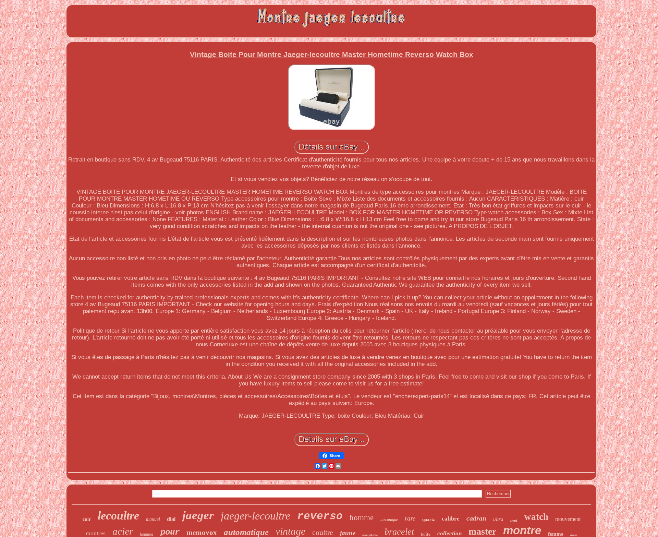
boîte (425, 534)
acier (122, 531)
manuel (153, 519)
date (573, 535)
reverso (320, 516)
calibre (451, 518)
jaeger (198, 515)
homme (362, 517)
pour (170, 532)
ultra (498, 519)
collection (449, 533)
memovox (201, 532)
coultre (322, 532)
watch (536, 517)
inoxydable (370, 535)
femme (555, 534)
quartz (428, 519)
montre (522, 530)
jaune (347, 533)
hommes (147, 534)
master (482, 531)
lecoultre (118, 515)
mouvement (568, 519)
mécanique (389, 519)
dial (171, 519)
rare (410, 518)
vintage (290, 531)
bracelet (399, 532)
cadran (476, 518)
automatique (246, 532)
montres (96, 533)
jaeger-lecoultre (255, 516)
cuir (87, 519)
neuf (513, 520)
